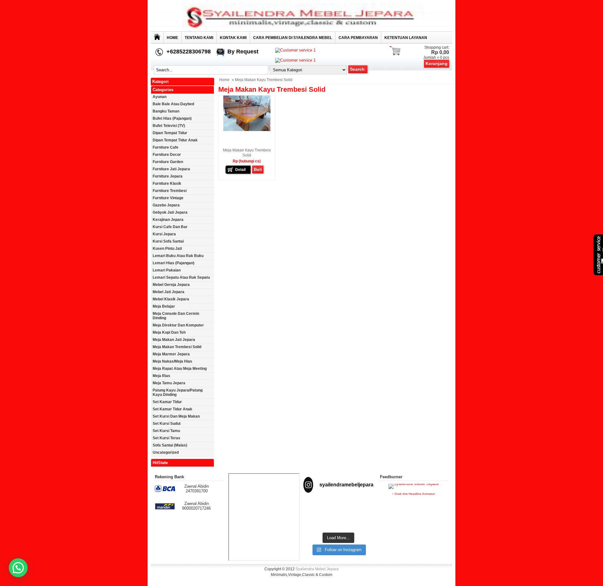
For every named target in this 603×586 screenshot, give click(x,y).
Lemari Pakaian (167, 270)
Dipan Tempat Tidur (170, 133)
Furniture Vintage (168, 198)
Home (172, 38)
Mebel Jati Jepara (168, 292)
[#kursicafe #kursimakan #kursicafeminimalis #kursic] (362, 521)
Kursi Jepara (164, 234)
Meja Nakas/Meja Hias (172, 361)
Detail (240, 169)
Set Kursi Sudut (167, 423)
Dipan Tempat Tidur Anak (175, 140)
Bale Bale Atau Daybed (173, 104)
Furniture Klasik (167, 183)
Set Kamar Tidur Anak (172, 409)
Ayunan (159, 97)
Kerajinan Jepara (168, 219)
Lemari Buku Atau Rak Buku (178, 256)
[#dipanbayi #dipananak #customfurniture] (314, 506)
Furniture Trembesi (170, 191)
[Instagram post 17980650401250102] (362, 506)
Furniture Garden (168, 162)
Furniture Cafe (165, 147)
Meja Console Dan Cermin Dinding (176, 315)
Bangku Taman (166, 111)
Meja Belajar (164, 306)
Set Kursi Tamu (166, 431)
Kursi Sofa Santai (168, 241)
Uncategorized (166, 452)
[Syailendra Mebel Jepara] (301, 30)
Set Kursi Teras (166, 438)
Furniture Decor (167, 154)
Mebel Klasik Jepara (171, 299)
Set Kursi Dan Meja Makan (176, 416)
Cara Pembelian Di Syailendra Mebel (292, 38)
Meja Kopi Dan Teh (169, 332)
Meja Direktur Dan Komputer (178, 325)
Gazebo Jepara (166, 205)
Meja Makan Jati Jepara (174, 339)
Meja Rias (161, 376)
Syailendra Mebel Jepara (317, 569)
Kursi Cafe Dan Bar (170, 227)
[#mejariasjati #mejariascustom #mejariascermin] (314, 521)
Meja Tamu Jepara (169, 383)
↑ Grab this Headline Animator (413, 494)
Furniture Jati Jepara (171, 169)
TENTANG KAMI (199, 38)
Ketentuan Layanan (405, 38)
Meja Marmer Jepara (171, 354)
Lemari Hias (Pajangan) (173, 263)
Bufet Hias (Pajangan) (172, 118)
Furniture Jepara (167, 176)
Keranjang (437, 63)
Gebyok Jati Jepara (170, 212)
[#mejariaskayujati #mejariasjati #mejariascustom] (338, 521)
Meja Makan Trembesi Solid (177, 347)
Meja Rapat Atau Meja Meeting (180, 368)
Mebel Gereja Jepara (171, 284)
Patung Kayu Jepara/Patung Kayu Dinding (178, 392)
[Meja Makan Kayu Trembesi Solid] (246, 130)
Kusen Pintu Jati (167, 248)
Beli (258, 169)
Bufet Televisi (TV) (169, 125)
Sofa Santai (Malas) (170, 445)
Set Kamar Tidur (167, 402)
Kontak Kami (233, 38)
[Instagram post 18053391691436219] (338, 506)
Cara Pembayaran (358, 38)
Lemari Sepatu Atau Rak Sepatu (181, 277)
